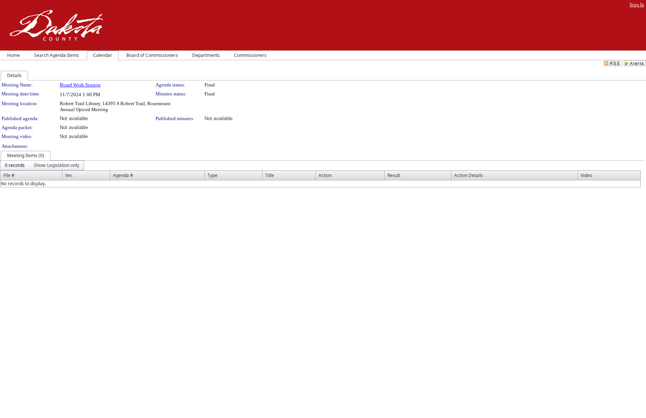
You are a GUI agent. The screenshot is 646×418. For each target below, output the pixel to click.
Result (393, 175)
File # (9, 175)
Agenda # (123, 175)
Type (212, 175)
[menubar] (42, 165)
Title (269, 175)
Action (325, 175)
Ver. (69, 175)
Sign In (637, 4)
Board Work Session (80, 85)
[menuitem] (14, 165)
